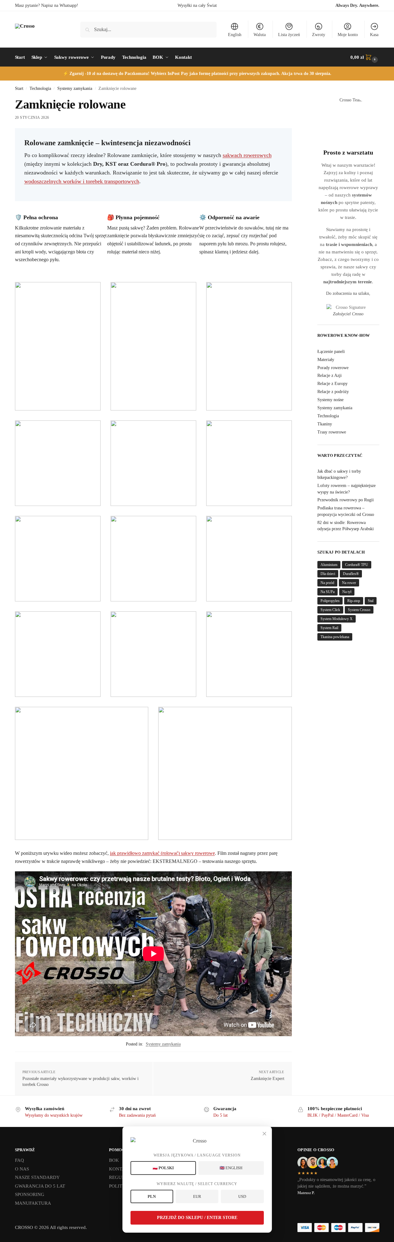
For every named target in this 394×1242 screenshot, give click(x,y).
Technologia (40, 88)
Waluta (260, 34)
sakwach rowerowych (247, 155)
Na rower (349, 583)
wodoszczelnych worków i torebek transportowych (81, 181)
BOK (114, 1160)
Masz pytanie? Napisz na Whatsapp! (46, 5)
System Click (330, 610)
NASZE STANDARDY (37, 1177)
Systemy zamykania (74, 88)
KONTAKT (120, 1168)
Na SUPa (327, 592)
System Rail (329, 628)
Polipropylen (329, 601)
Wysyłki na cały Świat (197, 5)
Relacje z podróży (333, 391)
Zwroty (318, 34)
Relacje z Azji (329, 375)
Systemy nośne (330, 399)
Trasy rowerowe (331, 432)
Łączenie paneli (331, 351)
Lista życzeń (289, 34)
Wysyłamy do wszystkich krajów (54, 1115)
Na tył (346, 592)
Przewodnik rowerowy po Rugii (345, 500)
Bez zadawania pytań (137, 1115)
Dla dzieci (327, 574)
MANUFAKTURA (33, 1203)
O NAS (22, 1168)
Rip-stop (353, 601)
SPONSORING (29, 1194)
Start (19, 88)
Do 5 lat (220, 1115)
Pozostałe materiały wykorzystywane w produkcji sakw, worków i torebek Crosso (80, 1081)
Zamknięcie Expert (267, 1078)
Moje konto (348, 34)
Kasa (374, 34)
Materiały (325, 359)
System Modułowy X (336, 619)
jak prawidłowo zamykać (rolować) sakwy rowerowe (162, 853)
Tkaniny (324, 424)
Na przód (327, 583)
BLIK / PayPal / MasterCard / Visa (338, 1115)
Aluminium (328, 565)
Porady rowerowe (333, 367)
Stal (370, 601)
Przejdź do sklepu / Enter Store (197, 1217)
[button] (364, 57)
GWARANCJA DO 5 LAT (40, 1186)
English (234, 34)
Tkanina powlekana (334, 637)
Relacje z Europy (332, 383)
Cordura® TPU (356, 565)
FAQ (19, 1160)
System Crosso (359, 610)
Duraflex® (351, 574)
